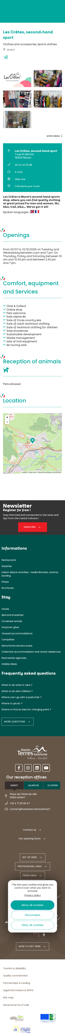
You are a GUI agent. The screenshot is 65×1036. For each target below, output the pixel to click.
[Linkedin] (37, 768)
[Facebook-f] (19, 768)
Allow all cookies (32, 905)
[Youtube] (46, 768)
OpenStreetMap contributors (49, 472)
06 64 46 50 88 (23, 164)
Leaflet (25, 472)
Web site (20, 179)
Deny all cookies (32, 925)
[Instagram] (28, 768)
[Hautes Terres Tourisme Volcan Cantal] (11, 58)
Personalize (32, 915)
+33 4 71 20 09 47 (20, 803)
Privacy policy (32, 895)
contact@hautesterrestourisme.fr (30, 809)
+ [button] (7, 417)
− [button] (7, 422)
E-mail (18, 171)
